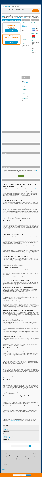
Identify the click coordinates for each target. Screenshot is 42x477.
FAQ (4, 458)
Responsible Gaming (7, 455)
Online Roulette (27, 456)
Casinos (10, 6)
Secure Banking (25, 82)
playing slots (12, 272)
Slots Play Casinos (5, 6)
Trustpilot (3, 469)
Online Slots (26, 455)
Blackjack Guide (35, 458)
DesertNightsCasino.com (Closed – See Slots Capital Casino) (26, 25)
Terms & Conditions (6, 453)
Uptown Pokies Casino (19, 458)
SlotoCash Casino (18, 456)
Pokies (26, 453)
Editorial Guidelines (6, 456)
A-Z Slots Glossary (35, 453)
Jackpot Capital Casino (19, 452)
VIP (23, 100)
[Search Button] (30, 446)
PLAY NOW (11, 30)
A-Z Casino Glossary (35, 452)
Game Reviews (27, 452)
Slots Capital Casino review (21, 17)
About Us (5, 452)
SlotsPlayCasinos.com (19, 471)
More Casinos (18, 459)
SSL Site (24, 81)
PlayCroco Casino (18, 455)
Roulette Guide (35, 456)
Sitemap (5, 459)
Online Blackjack (27, 458)
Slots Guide (34, 455)
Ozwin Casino (18, 453)
